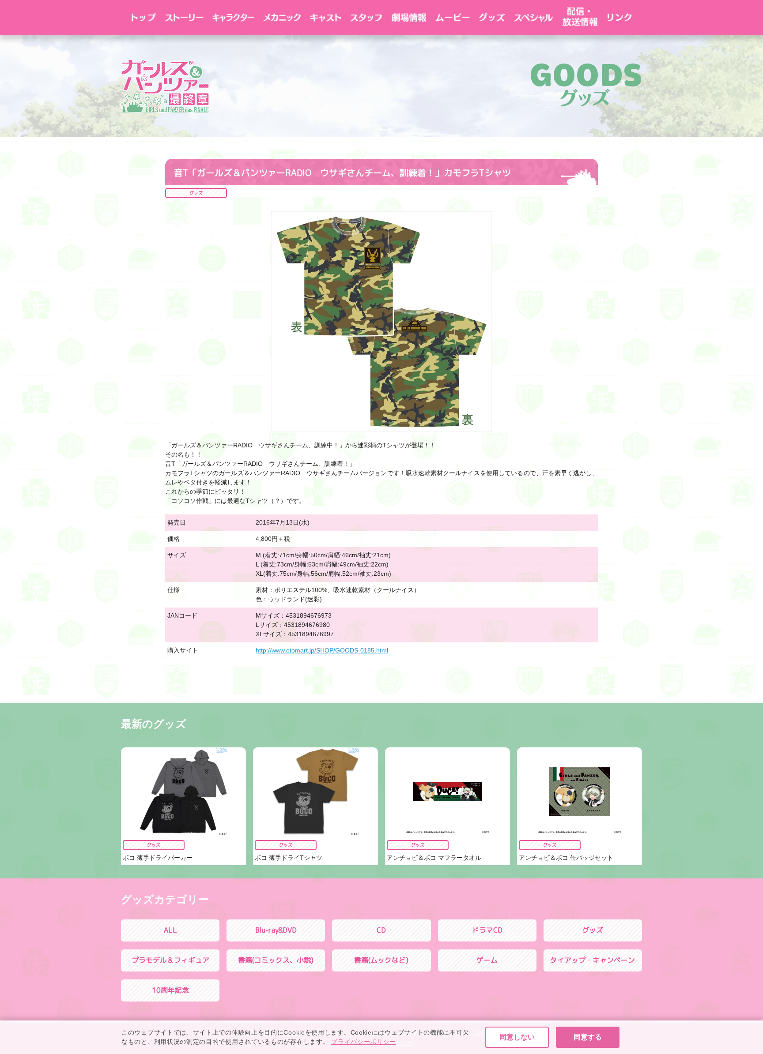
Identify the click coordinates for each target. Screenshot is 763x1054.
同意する (588, 1037)
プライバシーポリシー (363, 1041)
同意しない (517, 1037)
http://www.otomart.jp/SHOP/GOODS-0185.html (322, 650)
